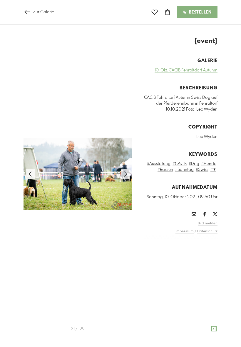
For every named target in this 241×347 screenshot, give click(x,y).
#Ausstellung (158, 164)
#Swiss (202, 170)
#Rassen (165, 170)
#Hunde (208, 164)
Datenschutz (207, 231)
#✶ (213, 170)
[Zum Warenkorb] (167, 12)
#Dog (194, 164)
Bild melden (207, 223)
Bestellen (200, 12)
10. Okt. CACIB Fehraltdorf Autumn (186, 70)
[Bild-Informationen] (213, 329)
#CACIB (180, 164)
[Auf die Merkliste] (154, 12)
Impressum (184, 231)
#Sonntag (184, 170)
